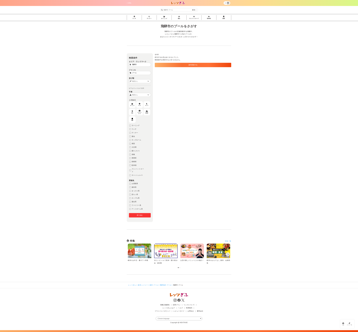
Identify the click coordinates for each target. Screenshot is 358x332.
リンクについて (189, 305)
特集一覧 (228, 241)
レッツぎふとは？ (169, 308)
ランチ (134, 18)
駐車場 (209, 18)
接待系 (134, 187)
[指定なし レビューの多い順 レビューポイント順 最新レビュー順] (140, 81)
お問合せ (191, 311)
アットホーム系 (137, 209)
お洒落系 (135, 183)
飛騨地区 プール (165, 285)
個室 (224, 18)
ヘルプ (180, 308)
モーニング (164, 18)
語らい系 (135, 194)
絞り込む (140, 215)
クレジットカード (194, 18)
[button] (228, 254)
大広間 (134, 147)
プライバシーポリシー (162, 311)
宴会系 (134, 201)
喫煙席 (134, 161)
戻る (129, 3)
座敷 (133, 154)
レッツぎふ (132, 285)
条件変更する (193, 65)
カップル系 (136, 198)
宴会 (179, 18)
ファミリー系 (136, 205)
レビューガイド (179, 311)
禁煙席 (134, 158)
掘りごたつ (136, 151)
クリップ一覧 (349, 324)
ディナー (149, 18)
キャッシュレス (137, 175)
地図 (343, 324)
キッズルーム (136, 140)
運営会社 (200, 311)
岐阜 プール (154, 285)
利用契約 (189, 308)
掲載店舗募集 (165, 305)
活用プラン (177, 305)
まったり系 (136, 191)
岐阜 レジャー (143, 285)
